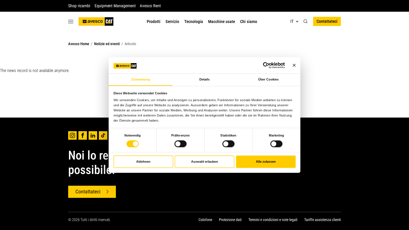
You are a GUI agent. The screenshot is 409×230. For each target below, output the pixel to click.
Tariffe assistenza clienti (322, 219)
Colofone (205, 219)
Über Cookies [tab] (268, 79)
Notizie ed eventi (107, 44)
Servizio (172, 21)
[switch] (180, 144)
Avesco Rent (150, 5)
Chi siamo (248, 21)
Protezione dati (230, 219)
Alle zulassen (266, 161)
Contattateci (327, 21)
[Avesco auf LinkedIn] (93, 135)
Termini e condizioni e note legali (272, 219)
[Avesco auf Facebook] (82, 135)
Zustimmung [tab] (140, 79)
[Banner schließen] (294, 65)
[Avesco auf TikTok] (103, 135)
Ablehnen (143, 161)
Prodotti (153, 21)
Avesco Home (78, 44)
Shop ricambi (79, 5)
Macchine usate (221, 21)
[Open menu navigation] (70, 21)
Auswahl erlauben (204, 161)
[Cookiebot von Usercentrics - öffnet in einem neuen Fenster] (266, 65)
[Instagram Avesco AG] (72, 135)
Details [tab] (204, 79)
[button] (305, 21)
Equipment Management (115, 5)
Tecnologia (193, 21)
